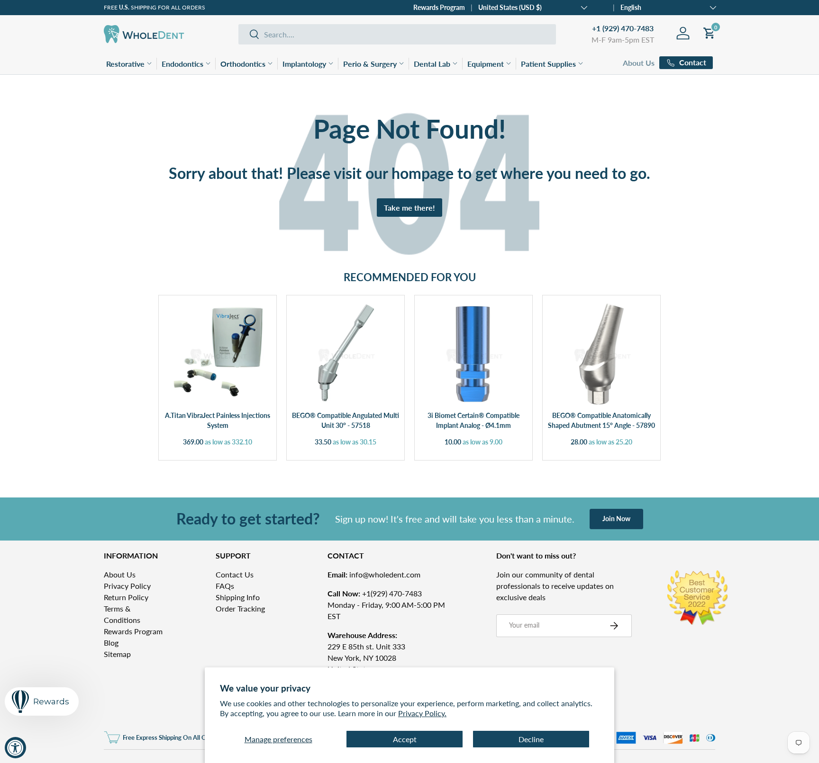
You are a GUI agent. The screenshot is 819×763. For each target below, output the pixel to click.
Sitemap (117, 653)
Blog (111, 642)
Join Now (616, 519)
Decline (531, 739)
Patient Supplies (548, 63)
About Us (639, 62)
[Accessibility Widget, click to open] (15, 747)
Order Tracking (240, 608)
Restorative (125, 63)
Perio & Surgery (370, 63)
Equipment (485, 63)
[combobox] (397, 34)
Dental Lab (432, 63)
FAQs (225, 585)
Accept (405, 739)
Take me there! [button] (409, 207)
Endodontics (182, 63)
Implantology (304, 63)
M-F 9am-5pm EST (623, 39)
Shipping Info (238, 597)
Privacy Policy (127, 585)
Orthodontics (242, 63)
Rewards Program (439, 7)
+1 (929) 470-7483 (623, 28)
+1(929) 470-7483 (375, 593)
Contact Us (235, 574)
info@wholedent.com (374, 574)
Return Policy (126, 597)
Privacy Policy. (422, 713)
